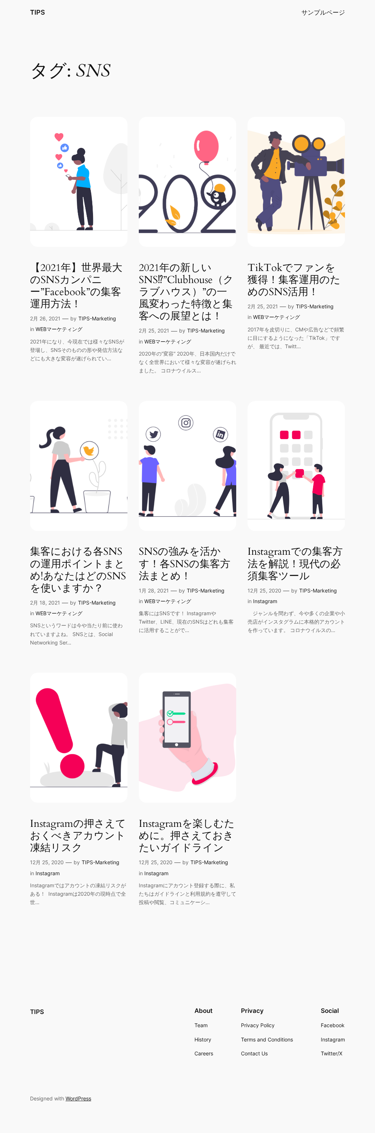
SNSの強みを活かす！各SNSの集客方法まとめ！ (184, 564)
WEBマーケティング (59, 329)
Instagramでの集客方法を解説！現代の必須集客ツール (295, 564)
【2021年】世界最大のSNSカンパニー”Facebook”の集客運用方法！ (76, 286)
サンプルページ (323, 12)
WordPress (78, 1098)
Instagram (265, 601)
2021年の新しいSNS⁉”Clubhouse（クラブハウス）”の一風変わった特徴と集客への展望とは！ (186, 292)
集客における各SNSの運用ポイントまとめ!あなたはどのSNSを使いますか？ (78, 570)
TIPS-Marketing (97, 318)
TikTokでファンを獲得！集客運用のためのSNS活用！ (294, 280)
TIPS (37, 12)
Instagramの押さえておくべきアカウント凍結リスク (78, 836)
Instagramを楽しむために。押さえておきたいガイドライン (187, 836)
